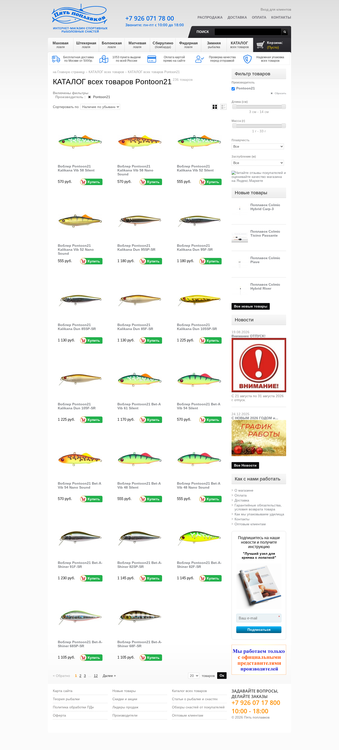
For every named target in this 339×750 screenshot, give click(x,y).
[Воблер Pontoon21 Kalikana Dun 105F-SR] (80, 380)
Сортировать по (66, 107)
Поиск (203, 32)
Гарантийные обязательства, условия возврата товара (258, 507)
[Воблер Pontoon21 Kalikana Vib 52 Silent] (199, 142)
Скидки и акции (124, 699)
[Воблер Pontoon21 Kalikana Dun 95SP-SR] (139, 221)
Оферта (59, 715)
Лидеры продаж (125, 707)
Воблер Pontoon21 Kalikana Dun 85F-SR (135, 327)
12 (96, 676)
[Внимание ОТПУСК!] (259, 340)
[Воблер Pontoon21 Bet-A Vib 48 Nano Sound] (199, 459)
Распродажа (210, 17)
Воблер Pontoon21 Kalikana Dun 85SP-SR (77, 327)
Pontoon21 (101, 97)
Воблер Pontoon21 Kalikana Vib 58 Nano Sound (135, 170)
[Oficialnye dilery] (259, 660)
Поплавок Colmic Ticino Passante (265, 233)
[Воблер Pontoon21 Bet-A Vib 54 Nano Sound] (80, 459)
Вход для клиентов (276, 9)
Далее (109, 675)
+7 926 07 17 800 (256, 702)
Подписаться (259, 630)
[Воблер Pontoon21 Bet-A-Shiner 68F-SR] (139, 618)
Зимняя (214, 45)
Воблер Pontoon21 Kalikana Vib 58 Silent (76, 168)
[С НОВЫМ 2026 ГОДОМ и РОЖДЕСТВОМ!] (259, 422)
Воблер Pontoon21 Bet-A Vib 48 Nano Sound (198, 485)
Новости (244, 319)
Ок (222, 675)
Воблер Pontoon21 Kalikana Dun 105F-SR (77, 406)
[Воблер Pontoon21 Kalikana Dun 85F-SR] (139, 300)
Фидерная (188, 45)
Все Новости (245, 465)
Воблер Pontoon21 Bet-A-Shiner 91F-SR (80, 565)
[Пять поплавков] (80, 17)
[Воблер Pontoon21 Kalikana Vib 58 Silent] (80, 142)
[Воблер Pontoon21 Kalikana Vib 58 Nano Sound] (139, 142)
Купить (94, 182)
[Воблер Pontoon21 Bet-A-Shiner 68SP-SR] (80, 618)
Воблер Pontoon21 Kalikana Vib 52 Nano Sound (76, 249)
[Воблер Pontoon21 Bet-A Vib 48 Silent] (139, 459)
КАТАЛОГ (239, 45)
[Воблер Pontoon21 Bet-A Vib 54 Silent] (199, 380)
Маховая (60, 45)
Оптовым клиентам (250, 524)
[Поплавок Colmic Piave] (240, 264)
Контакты (281, 17)
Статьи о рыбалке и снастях (195, 699)
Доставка (237, 17)
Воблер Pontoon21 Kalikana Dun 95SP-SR (136, 247)
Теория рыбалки (66, 699)
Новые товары (251, 192)
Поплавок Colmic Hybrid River (265, 286)
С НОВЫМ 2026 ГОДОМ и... (255, 418)
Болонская (112, 45)
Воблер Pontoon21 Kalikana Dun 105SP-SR (197, 327)
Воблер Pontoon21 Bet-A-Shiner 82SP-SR (139, 565)
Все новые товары (250, 306)
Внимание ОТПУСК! (249, 336)
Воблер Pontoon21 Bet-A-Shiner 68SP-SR (80, 644)
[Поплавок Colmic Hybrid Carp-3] (240, 211)
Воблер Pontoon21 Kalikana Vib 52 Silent (195, 168)
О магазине (244, 490)
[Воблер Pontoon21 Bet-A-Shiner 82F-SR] (199, 538)
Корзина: (275, 45)
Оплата (259, 17)
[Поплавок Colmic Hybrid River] (240, 290)
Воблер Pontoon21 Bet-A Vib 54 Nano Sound (79, 485)
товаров (208, 676)
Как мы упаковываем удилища (259, 514)
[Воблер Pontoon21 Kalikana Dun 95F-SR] (199, 221)
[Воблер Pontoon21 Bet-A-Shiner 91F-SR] (80, 538)
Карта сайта (62, 691)
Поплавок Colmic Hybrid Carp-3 (265, 207)
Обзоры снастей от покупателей (198, 707)
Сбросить (280, 93)
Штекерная (86, 45)
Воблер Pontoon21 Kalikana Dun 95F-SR (195, 247)
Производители (124, 715)
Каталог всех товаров (189, 691)
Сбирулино (163, 45)
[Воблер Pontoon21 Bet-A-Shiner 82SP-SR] (139, 538)
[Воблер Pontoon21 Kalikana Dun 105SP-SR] (199, 300)
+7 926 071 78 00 (149, 18)
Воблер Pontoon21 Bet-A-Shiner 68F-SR (139, 644)
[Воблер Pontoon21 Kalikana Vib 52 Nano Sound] (80, 221)
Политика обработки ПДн (73, 707)
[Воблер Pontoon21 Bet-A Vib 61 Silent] (139, 380)
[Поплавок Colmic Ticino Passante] (240, 237)
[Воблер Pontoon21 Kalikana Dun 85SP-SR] (80, 300)
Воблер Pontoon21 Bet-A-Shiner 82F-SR (199, 565)
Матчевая (137, 45)
